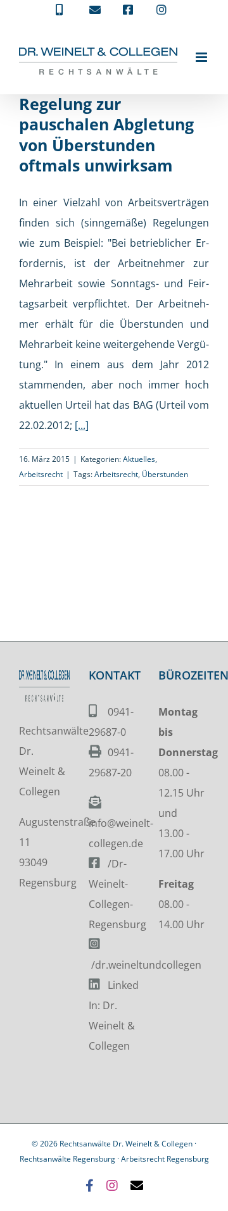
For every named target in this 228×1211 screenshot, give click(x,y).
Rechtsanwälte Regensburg (67, 1158)
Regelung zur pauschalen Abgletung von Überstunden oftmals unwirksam (106, 135)
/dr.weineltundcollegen (146, 965)
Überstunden (165, 474)
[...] (82, 425)
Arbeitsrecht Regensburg (165, 1158)
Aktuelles (139, 459)
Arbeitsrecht (41, 474)
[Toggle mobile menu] (202, 57)
